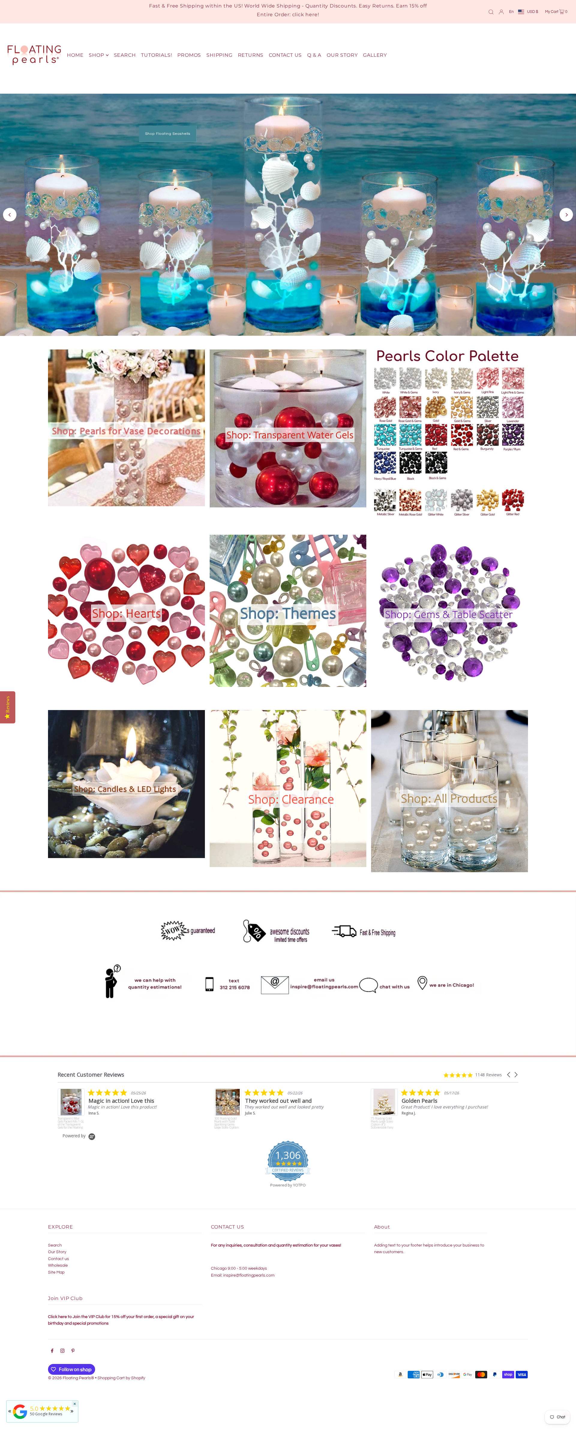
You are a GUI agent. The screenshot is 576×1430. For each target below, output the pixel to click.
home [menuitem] (75, 55)
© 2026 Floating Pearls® (71, 1373)
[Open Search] (491, 11)
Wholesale (58, 1261)
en (511, 12)
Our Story (57, 1247)
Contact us (58, 1254)
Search (55, 1241)
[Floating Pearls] (20, 1419)
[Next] (566, 212)
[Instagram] (62, 1347)
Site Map (56, 1268)
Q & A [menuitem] (314, 55)
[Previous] (9, 212)
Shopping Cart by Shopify (121, 1373)
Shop (384, 228)
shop (96, 55)
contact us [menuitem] (285, 55)
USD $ (532, 12)
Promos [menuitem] (189, 55)
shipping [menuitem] (219, 55)
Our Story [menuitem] (342, 55)
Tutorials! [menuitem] (156, 55)
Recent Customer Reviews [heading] (91, 1070)
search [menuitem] (125, 55)
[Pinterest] (73, 1347)
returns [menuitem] (251, 55)
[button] (509, 1070)
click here (305, 14)
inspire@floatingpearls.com (248, 1271)
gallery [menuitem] (375, 55)
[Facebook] (52, 1347)
